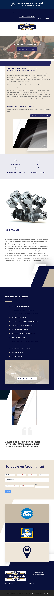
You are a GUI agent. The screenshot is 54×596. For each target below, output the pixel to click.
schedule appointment (40, 115)
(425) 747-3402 (9, 583)
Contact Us (31, 583)
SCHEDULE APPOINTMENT (27, 16)
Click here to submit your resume (30, 5)
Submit (8, 491)
